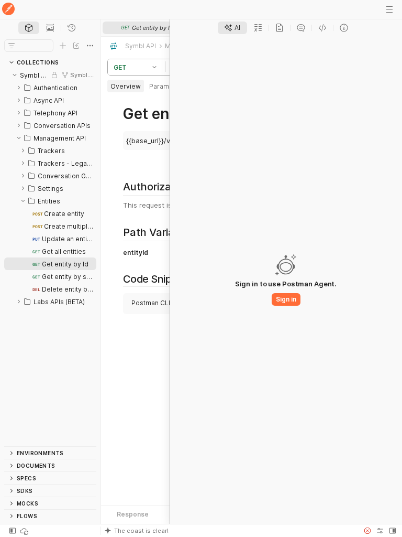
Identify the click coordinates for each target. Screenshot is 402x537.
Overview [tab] (125, 86)
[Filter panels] (11, 45)
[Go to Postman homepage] (8, 10)
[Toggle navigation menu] (389, 9)
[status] (25, 530)
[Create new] (63, 45)
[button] (156, 67)
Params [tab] (161, 86)
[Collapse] (14, 75)
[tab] (28, 28)
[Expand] (19, 87)
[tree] (50, 257)
